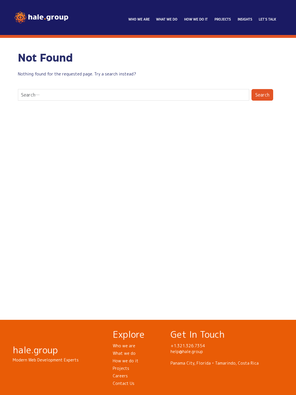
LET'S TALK (267, 19)
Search (262, 95)
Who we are (139, 19)
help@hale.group (187, 351)
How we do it (196, 19)
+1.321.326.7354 (188, 345)
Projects (222, 19)
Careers (120, 376)
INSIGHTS (245, 19)
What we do (166, 19)
